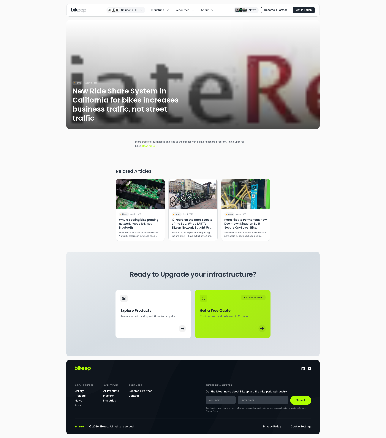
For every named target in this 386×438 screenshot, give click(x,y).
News (78, 400)
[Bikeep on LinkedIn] (303, 368)
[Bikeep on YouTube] (309, 368)
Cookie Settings (301, 426)
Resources (182, 10)
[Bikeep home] (78, 10)
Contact (134, 395)
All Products (111, 390)
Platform (108, 395)
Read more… (149, 145)
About (205, 10)
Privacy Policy (212, 411)
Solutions (129, 10)
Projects (80, 395)
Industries (157, 10)
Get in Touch (304, 9)
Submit (300, 400)
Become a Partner (275, 9)
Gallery (79, 390)
